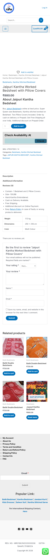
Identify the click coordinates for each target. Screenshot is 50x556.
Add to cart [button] (9, 373)
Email (9, 299)
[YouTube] (27, 529)
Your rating (12, 265)
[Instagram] (23, 529)
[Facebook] (19, 529)
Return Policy (15, 209)
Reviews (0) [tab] (8, 186)
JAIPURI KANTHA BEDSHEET (18, 155)
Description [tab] (8, 176)
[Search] (41, 20)
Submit (25, 485)
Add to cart (19, 126)
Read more (32, 417)
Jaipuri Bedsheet (14, 109)
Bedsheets (13, 75)
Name (9, 288)
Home (5, 75)
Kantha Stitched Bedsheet (29, 75)
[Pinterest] (31, 529)
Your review (13, 271)
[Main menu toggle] (5, 28)
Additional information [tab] (13, 181)
